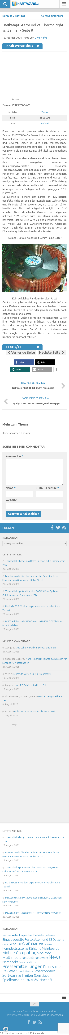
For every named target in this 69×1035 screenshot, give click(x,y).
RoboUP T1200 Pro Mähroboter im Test (34, 711)
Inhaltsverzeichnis (19, 45)
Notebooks (10, 962)
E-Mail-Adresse (47, 488)
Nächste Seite (50, 352)
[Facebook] (52, 527)
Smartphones (45, 971)
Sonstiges (41, 975)
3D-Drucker (7, 936)
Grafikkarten (32, 944)
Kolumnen (48, 945)
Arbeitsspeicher (22, 935)
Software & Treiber (18, 975)
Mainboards (50, 948)
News (54, 957)
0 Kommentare (54, 15)
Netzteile (28, 957)
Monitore (44, 953)
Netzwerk (41, 957)
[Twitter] (58, 527)
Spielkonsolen (13, 980)
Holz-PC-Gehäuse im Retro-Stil (30, 685)
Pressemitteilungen (22, 966)
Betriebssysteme (44, 935)
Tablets (30, 980)
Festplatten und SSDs (40, 939)
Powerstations (27, 962)
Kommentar (14, 456)
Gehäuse (15, 944)
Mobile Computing (19, 952)
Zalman (44, 112)
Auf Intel (45, 123)
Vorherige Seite (22, 352)
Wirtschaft (43, 980)
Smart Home (24, 971)
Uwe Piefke (41, 37)
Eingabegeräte (13, 939)
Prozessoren (53, 967)
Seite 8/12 (13, 347)
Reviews (20, 15)
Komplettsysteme (15, 948)
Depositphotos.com (53, 1015)
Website (11, 500)
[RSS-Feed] (64, 527)
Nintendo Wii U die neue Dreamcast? (32, 674)
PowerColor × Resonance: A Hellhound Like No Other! (33, 912)
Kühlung (7, 15)
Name (11, 488)
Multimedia (11, 957)
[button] (24, 362)
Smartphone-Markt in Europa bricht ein (36, 647)
